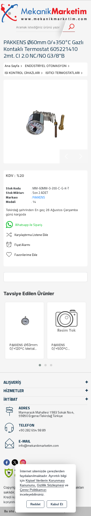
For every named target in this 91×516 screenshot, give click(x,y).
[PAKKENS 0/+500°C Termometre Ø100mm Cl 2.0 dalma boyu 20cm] (66, 321)
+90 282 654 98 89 (32, 430)
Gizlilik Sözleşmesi (50, 485)
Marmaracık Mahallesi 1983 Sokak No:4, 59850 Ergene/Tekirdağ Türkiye (46, 414)
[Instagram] (24, 462)
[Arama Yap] (68, 27)
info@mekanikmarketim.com (39, 445)
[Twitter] (16, 462)
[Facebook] (8, 462)
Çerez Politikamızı (33, 490)
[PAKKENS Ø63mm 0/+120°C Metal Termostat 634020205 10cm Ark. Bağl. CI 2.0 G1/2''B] (24, 321)
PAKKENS (38, 197)
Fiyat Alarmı (22, 244)
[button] (40, 365)
